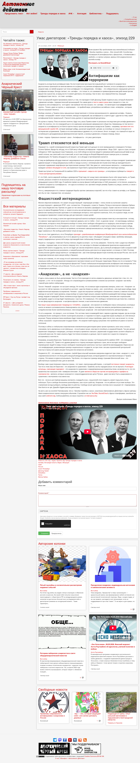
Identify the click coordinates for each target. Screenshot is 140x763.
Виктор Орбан (43, 477)
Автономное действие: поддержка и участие (57, 403)
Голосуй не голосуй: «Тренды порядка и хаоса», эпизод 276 (16, 219)
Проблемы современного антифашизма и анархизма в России (52, 715)
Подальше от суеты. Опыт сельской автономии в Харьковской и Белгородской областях (120, 716)
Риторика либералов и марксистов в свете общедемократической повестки (57, 654)
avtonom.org (50, 396)
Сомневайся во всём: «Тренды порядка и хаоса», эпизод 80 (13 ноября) (16, 49)
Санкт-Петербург (44, 469)
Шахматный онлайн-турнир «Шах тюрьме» (15, 112)
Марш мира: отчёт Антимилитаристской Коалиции (16, 70)
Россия (40, 467)
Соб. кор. (48, 460)
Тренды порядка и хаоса (52, 13)
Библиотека (95, 13)
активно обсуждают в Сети (56, 167)
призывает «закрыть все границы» (92, 171)
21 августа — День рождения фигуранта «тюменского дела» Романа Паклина (16, 305)
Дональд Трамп (43, 471)
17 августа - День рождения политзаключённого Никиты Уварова (15, 275)
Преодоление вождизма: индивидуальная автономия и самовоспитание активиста (113, 586)
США (40, 465)
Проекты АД (61, 460)
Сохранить (44, 533)
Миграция (66, 462)
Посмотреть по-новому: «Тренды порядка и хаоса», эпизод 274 (14, 281)
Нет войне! (31, 13)
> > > (17, 310)
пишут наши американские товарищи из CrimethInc (60, 305)
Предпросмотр (56, 533)
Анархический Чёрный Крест (12, 85)
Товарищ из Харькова (115, 723)
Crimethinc (41, 473)
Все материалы (14, 206)
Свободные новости (52, 689)
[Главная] (19, 7)
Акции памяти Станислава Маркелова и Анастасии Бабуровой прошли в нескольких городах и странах (16, 64)
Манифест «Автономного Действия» (72, 758)
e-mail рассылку (91, 396)
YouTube (94, 393)
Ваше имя (41, 485)
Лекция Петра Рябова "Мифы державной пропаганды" (13, 54)
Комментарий (43, 493)
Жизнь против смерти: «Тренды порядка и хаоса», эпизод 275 (14, 252)
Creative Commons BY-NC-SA (94, 756)
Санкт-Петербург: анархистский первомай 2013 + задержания (14, 74)
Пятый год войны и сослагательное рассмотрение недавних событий (61, 586)
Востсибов (43, 591)
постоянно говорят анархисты (122, 364)
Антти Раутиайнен (97, 652)
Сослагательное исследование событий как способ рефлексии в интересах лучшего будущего (14, 212)
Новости (41, 32)
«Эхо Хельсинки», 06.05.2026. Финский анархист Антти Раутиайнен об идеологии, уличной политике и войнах (113, 646)
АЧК (70, 13)
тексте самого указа (100, 102)
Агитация (81, 13)
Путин (40, 475)
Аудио (54, 460)
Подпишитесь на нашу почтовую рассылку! (14, 188)
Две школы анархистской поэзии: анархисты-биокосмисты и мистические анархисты (16, 245)
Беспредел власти (50, 462)
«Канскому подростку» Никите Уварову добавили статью (16, 157)
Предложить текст (14, 13)
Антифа (41, 462)
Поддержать (112, 13)
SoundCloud (103, 393)
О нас (57, 758)
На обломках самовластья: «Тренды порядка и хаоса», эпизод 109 (15, 44)
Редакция (60, 46)
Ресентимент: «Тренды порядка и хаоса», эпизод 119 (14, 58)
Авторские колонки (51, 543)
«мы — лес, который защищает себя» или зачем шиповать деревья (87, 715)
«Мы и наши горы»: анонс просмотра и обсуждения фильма (16, 286)
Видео (59, 462)
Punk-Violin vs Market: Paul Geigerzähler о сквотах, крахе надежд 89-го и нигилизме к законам (16, 237)
